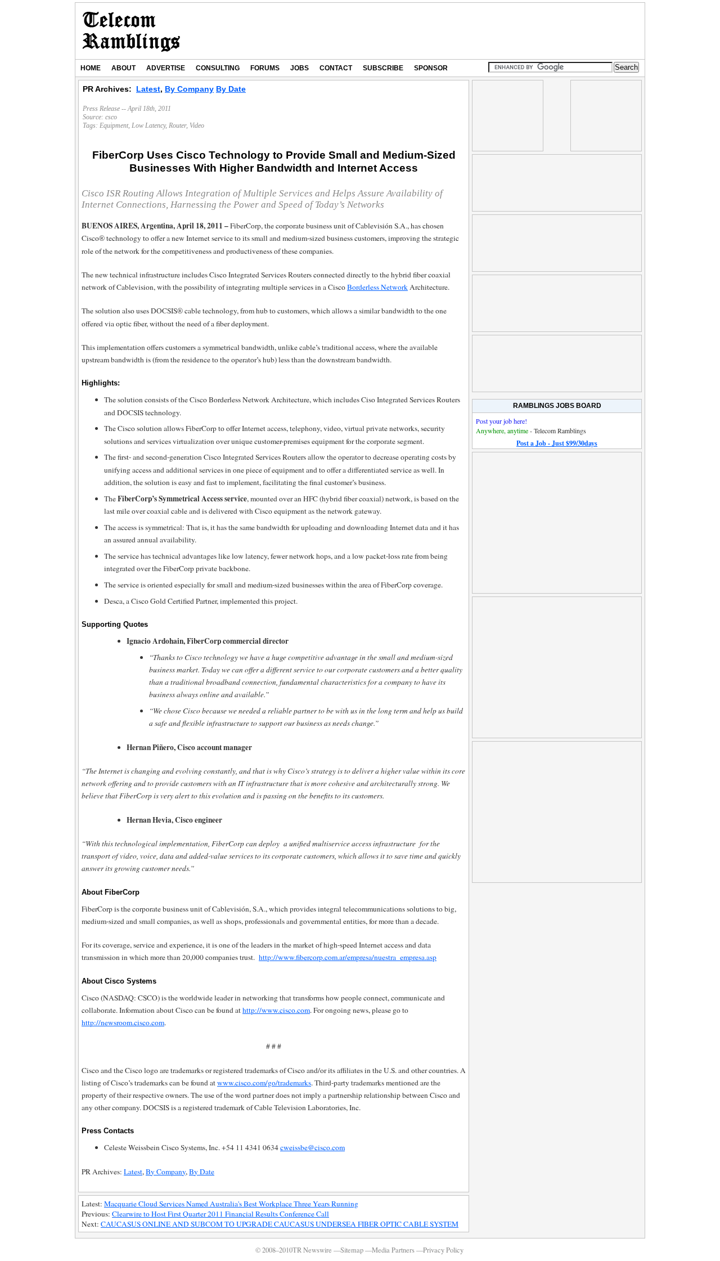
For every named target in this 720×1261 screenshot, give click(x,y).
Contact (336, 68)
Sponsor (431, 68)
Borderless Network (377, 287)
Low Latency (148, 125)
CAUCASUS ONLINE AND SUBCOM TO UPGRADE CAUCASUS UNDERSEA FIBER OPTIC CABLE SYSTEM (279, 1224)
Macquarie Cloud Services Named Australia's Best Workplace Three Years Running (231, 1204)
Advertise (165, 68)
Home (90, 68)
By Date (231, 88)
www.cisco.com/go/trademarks (264, 1083)
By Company (189, 88)
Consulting (218, 68)
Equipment (114, 125)
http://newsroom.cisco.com (123, 1022)
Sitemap (351, 1250)
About (123, 68)
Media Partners (393, 1250)
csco (111, 117)
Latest (148, 88)
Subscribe (383, 68)
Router (177, 125)
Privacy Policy (443, 1250)
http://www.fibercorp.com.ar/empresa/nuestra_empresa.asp (347, 957)
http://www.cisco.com (276, 1010)
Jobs (299, 68)
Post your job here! (501, 420)
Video (197, 125)
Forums (265, 68)
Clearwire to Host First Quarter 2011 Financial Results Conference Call (220, 1214)
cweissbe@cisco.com (312, 1147)
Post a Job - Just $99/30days (556, 443)
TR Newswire (131, 30)
